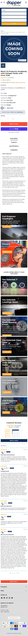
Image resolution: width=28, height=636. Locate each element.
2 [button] (12, 573)
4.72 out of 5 (18, 425)
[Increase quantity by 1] (13, 119)
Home (2, 31)
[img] (4, 449)
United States (13, 618)
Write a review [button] (14, 440)
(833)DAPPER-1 (4, 605)
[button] (4, 77)
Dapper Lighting (6, 80)
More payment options (14, 132)
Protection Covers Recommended (12, 112)
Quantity (3, 115)
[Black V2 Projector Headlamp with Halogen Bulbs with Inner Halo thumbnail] (3, 65)
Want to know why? (20, 82)
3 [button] (14, 573)
